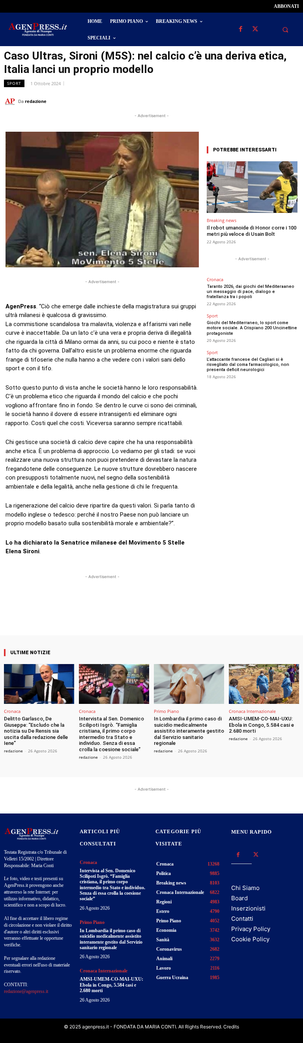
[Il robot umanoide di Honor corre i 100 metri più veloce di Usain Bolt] (252, 187)
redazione (36, 101)
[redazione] (11, 101)
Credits (231, 1027)
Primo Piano (166, 711)
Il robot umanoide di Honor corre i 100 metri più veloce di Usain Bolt (251, 231)
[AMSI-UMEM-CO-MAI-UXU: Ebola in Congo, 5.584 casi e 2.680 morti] (264, 684)
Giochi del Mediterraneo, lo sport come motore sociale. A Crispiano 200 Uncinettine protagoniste (252, 328)
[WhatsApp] (255, 101)
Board (239, 898)
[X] (255, 29)
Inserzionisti (248, 908)
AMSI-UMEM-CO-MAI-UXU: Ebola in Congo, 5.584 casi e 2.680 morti (261, 725)
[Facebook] (240, 29)
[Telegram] (291, 101)
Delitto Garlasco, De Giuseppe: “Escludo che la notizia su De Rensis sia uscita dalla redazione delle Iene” (36, 731)
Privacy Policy (250, 929)
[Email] (273, 101)
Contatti (242, 918)
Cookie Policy (250, 939)
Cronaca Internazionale (252, 711)
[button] (285, 29)
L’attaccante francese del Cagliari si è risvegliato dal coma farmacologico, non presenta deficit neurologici (248, 364)
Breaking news (221, 220)
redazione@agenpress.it (26, 991)
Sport (14, 83)
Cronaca (215, 279)
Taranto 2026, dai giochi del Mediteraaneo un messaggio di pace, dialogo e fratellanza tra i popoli (250, 291)
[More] (173, 613)
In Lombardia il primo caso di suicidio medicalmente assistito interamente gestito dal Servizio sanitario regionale (189, 731)
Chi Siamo (245, 888)
